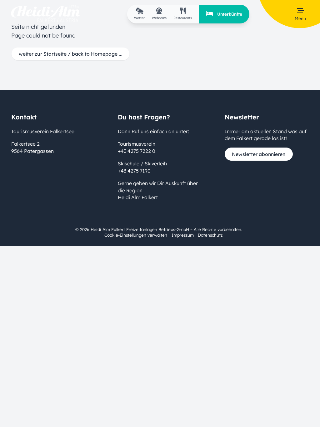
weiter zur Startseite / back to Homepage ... (70, 54)
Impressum (183, 235)
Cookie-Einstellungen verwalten (135, 235)
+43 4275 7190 (134, 171)
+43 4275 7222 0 (136, 151)
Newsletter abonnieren (258, 154)
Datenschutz (210, 235)
